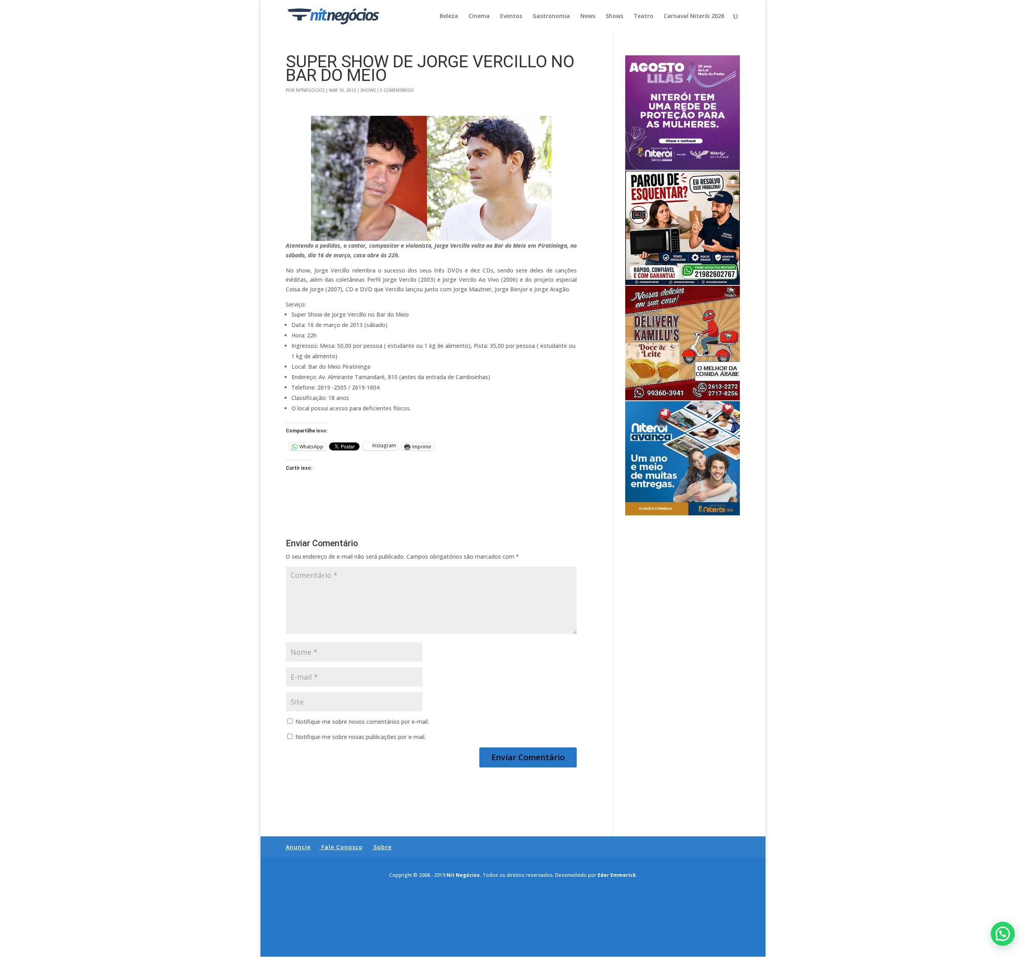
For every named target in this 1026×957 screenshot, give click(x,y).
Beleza (449, 16)
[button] (1003, 934)
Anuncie (298, 847)
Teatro (643, 16)
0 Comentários (397, 90)
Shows (614, 16)
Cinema (479, 16)
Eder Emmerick (617, 875)
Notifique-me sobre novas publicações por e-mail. (360, 737)
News (587, 16)
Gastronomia (551, 16)
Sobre (383, 847)
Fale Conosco (342, 847)
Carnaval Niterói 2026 (694, 16)
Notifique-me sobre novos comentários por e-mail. (362, 721)
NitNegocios (310, 90)
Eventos (511, 16)
